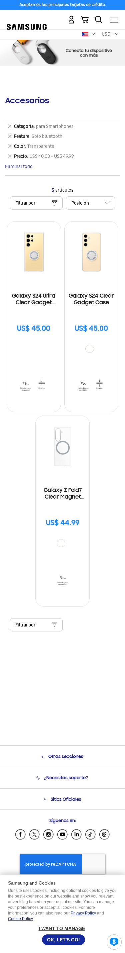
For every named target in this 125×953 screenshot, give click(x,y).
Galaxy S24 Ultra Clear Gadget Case (33, 299)
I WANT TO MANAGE (62, 928)
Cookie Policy (20, 918)
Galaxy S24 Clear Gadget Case (91, 299)
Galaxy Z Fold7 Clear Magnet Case (63, 494)
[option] (89, 349)
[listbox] (91, 349)
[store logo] (27, 17)
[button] (93, 34)
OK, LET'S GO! (63, 939)
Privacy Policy (83, 913)
